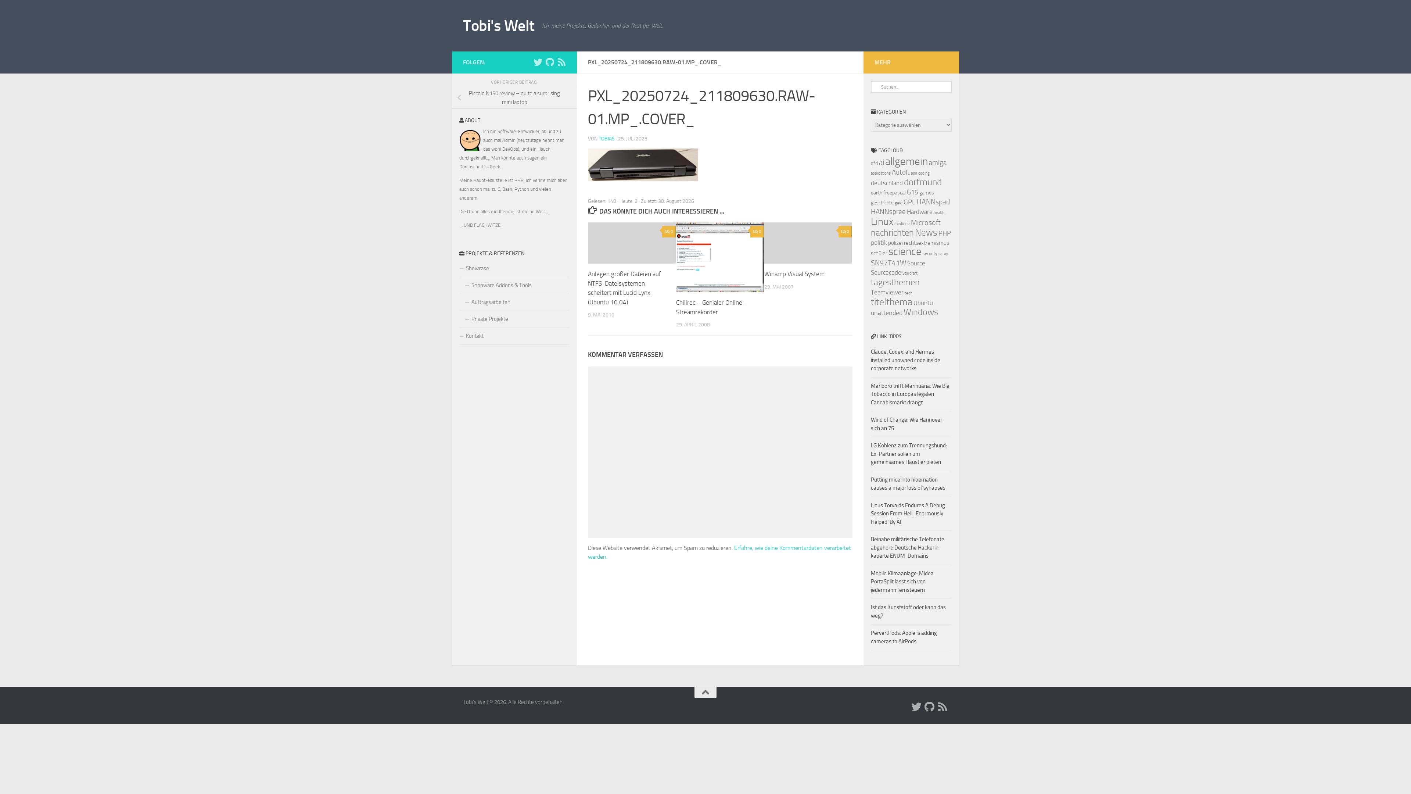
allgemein (906, 161)
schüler (879, 253)
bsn (914, 173)
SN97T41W (888, 262)
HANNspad (933, 201)
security (930, 253)
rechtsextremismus (926, 243)
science (905, 251)
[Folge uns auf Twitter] (538, 62)
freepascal (894, 193)
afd (874, 163)
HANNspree (888, 211)
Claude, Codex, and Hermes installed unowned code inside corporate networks (905, 360)
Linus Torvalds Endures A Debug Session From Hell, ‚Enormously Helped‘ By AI (908, 513)
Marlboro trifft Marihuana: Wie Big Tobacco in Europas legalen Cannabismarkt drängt (910, 394)
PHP (944, 233)
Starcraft (910, 273)
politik (879, 243)
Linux (882, 221)
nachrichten (892, 232)
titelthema (891, 302)
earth (876, 193)
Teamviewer (887, 292)
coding (924, 173)
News (926, 232)
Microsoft (926, 222)
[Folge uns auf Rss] (561, 62)
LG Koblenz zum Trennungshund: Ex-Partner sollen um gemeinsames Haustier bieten (909, 453)
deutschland (887, 183)
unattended (886, 313)
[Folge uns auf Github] (549, 62)
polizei (895, 243)
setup (943, 253)
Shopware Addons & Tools (501, 285)
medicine (902, 223)
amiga (938, 162)
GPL (909, 202)
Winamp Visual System (794, 274)
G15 (912, 192)
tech (908, 293)
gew (898, 202)
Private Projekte (489, 319)
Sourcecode (886, 272)
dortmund (923, 182)
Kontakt (475, 336)
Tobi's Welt (499, 26)
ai (881, 162)
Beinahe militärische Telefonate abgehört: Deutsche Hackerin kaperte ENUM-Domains (907, 547)
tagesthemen (895, 282)
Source (916, 263)
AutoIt (901, 172)
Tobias (607, 139)
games (926, 193)
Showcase (477, 268)
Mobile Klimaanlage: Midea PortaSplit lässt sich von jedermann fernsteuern (902, 581)
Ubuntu (923, 303)
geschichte (882, 203)
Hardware (920, 211)
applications (881, 173)
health (939, 212)
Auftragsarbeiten (490, 302)
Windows (921, 312)
